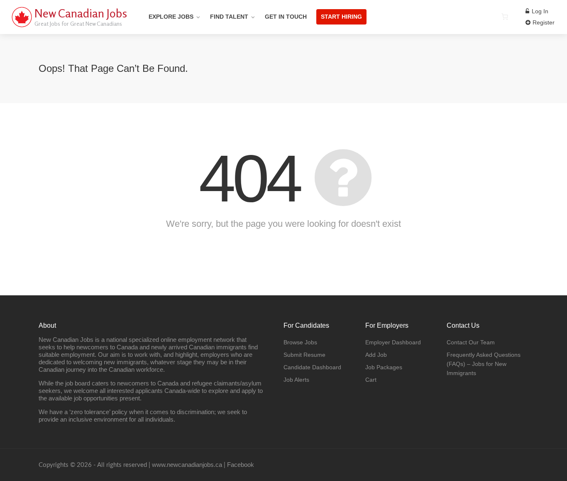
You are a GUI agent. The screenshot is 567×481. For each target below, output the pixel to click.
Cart (370, 379)
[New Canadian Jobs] (21, 26)
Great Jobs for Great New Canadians (78, 23)
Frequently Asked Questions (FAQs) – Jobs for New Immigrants (484, 363)
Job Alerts (296, 379)
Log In (539, 11)
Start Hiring (341, 16)
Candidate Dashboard (312, 367)
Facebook (240, 464)
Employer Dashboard (393, 342)
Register (543, 22)
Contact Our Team (471, 342)
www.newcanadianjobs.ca (187, 464)
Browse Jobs (300, 342)
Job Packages (383, 367)
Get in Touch (286, 16)
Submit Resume (304, 354)
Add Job (376, 354)
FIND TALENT (229, 16)
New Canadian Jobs (80, 13)
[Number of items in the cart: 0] (504, 16)
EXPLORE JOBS (171, 16)
